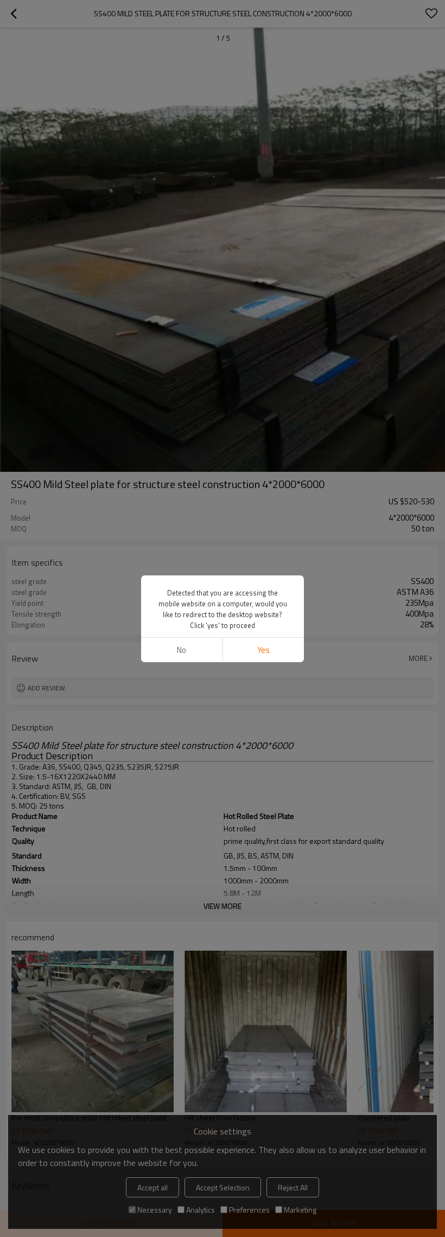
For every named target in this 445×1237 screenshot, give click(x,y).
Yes (263, 650)
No (181, 650)
